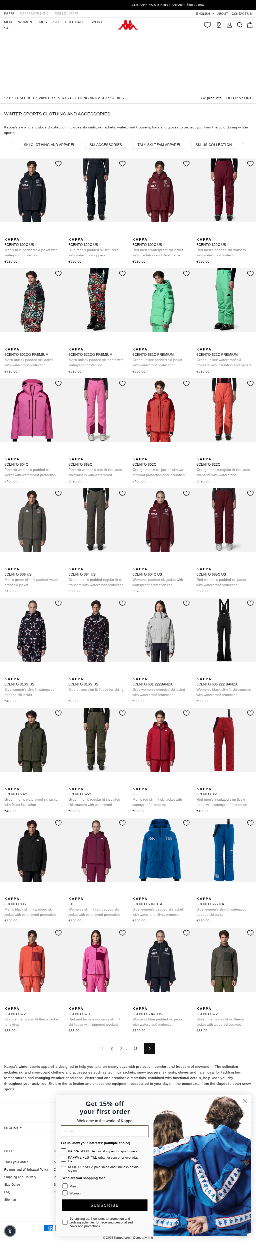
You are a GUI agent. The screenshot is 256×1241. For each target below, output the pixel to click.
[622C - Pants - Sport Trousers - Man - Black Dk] (215, 453)
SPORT (96, 22)
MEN (8, 22)
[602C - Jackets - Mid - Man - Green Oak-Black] (151, 453)
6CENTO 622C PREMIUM (224, 357)
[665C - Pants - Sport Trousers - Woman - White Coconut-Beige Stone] (79, 453)
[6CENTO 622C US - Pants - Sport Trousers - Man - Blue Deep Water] (87, 234)
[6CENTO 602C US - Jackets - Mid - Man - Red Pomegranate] (23, 234)
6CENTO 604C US (157, 577)
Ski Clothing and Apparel (49, 145)
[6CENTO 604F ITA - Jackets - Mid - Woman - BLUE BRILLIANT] (135, 893)
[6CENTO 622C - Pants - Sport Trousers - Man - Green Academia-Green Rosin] (223, 453)
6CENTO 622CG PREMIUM (96, 357)
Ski (7, 98)
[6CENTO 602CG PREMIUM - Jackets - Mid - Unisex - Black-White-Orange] (7, 343)
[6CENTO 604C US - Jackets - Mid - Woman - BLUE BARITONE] (143, 563)
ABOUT (222, 14)
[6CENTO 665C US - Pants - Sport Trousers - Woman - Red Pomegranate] (199, 563)
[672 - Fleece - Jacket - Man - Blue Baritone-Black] (15, 1003)
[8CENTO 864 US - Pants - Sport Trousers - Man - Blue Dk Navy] (87, 563)
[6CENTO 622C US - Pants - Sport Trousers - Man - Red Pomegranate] (95, 234)
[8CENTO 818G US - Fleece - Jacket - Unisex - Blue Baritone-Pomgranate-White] (71, 673)
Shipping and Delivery (20, 1177)
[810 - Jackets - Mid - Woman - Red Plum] (71, 893)
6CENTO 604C (30, 467)
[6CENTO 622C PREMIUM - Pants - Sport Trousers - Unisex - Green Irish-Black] (199, 343)
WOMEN (25, 22)
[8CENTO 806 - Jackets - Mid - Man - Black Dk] (159, 783)
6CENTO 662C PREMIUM (157, 357)
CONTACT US (242, 14)
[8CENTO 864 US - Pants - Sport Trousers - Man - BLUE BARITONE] (79, 563)
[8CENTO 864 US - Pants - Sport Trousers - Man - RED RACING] (95, 563)
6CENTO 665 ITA (222, 907)
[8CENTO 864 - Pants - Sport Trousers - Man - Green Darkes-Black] (215, 783)
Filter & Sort (239, 98)
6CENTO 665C (95, 467)
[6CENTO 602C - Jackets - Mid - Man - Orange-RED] (135, 453)
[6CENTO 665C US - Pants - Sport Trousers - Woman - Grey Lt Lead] (207, 563)
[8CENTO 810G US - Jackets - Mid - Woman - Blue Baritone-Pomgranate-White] (7, 673)
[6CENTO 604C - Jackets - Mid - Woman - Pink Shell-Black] (15, 453)
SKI (56, 22)
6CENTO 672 (31, 1016)
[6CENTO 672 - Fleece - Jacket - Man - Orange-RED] (7, 1003)
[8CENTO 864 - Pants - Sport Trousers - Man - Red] (199, 783)
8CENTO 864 (221, 797)
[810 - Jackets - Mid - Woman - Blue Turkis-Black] (79, 893)
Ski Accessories (106, 145)
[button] (10, 1231)
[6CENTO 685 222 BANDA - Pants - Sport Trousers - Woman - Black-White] (199, 673)
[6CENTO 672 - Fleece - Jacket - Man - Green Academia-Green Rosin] (23, 1003)
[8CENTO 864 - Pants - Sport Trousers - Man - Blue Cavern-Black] (207, 783)
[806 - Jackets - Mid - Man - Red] (135, 783)
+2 (231, 782)
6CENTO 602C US (31, 247)
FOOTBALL (74, 22)
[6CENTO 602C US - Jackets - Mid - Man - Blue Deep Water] (15, 234)
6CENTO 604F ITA (157, 907)
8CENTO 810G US (30, 687)
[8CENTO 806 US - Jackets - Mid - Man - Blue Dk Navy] (15, 563)
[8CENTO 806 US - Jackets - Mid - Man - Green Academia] (7, 563)
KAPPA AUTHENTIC (34, 13)
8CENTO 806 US (31, 577)
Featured (24, 98)
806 (157, 797)
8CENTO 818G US (96, 684)
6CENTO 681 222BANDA (158, 687)
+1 (167, 782)
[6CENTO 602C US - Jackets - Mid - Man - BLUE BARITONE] (7, 234)
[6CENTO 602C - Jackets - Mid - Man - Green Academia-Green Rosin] (159, 453)
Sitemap (10, 1199)
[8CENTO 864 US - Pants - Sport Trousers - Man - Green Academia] (71, 563)
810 (94, 907)
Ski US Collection (214, 145)
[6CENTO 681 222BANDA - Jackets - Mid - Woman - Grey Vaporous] (135, 673)
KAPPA (9, 13)
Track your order (16, 1162)
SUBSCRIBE (104, 1205)
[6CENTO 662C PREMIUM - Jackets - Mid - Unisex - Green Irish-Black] (135, 343)
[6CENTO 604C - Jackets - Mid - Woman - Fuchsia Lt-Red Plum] (7, 453)
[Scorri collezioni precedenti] (13, 144)
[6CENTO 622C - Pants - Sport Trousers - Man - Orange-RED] (199, 453)
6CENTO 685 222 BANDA (223, 687)
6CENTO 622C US (93, 247)
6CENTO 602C (158, 467)
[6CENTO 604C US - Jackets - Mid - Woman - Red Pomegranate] (135, 563)
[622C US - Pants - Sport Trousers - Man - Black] (79, 234)
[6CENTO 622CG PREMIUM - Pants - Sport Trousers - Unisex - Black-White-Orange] (71, 343)
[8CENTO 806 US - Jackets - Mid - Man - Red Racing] (23, 563)
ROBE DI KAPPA (67, 13)
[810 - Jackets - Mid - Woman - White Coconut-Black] (87, 893)
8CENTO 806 (30, 907)
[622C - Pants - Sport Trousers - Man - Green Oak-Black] (207, 453)
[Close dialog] (244, 1101)
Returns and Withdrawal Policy (26, 1169)
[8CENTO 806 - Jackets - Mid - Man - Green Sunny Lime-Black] (151, 783)
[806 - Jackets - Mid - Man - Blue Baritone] (31, 893)
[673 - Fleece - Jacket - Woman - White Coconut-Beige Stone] (79, 1003)
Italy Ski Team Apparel (158, 145)
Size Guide (12, 1184)
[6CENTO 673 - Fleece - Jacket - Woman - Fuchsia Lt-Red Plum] (71, 1003)
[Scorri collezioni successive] (243, 144)
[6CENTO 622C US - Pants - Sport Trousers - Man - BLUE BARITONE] (71, 234)
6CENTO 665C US (221, 577)
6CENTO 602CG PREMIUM (28, 357)
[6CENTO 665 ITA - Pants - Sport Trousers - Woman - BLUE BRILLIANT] (199, 893)
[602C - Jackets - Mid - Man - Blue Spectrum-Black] (143, 453)
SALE (8, 28)
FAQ (7, 1192)
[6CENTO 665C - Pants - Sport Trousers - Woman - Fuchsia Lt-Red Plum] (71, 453)
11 (136, 1048)
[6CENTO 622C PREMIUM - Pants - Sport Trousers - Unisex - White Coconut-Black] (207, 343)
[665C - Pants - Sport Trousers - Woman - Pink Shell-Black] (87, 453)
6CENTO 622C (223, 467)
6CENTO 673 (94, 1016)
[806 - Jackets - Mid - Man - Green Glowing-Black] (143, 783)
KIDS (43, 22)
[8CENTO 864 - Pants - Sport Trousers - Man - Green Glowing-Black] (223, 783)
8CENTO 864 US (96, 577)
